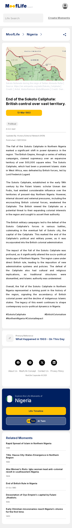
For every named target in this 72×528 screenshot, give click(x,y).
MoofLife (13, 34)
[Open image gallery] (36, 64)
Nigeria (32, 34)
